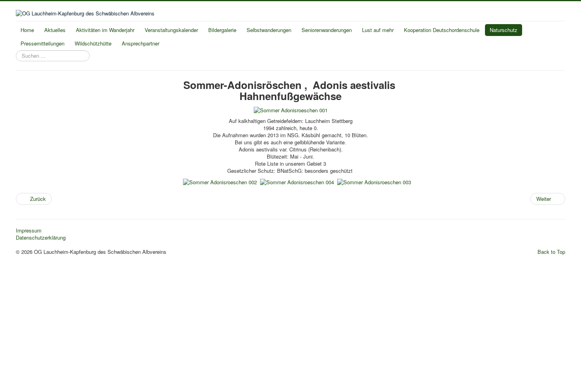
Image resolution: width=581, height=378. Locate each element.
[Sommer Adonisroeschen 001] (291, 109)
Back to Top (551, 251)
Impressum (29, 230)
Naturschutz (503, 30)
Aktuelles (55, 30)
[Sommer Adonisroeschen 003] (374, 181)
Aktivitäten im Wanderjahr (105, 30)
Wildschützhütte (93, 43)
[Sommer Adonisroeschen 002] (220, 181)
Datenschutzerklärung (41, 237)
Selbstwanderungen (269, 30)
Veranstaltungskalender (171, 30)
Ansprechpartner (140, 43)
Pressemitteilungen (42, 43)
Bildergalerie (222, 30)
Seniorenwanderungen (327, 30)
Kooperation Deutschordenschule (441, 30)
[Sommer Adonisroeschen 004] (297, 181)
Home (27, 30)
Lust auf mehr (378, 30)
